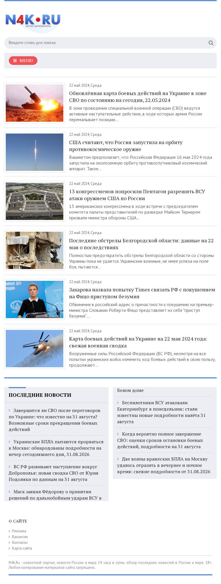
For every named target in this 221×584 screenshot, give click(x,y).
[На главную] (61, 19)
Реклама (19, 531)
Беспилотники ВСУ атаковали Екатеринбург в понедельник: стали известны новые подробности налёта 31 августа (161, 412)
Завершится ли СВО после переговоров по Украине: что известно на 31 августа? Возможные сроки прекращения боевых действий (54, 419)
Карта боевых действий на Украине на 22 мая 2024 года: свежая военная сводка (138, 342)
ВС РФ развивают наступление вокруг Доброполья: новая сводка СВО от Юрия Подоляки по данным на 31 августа (53, 472)
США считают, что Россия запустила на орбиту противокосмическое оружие (125, 145)
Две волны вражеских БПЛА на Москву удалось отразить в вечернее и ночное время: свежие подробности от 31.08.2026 (163, 465)
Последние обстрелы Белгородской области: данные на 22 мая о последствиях (141, 244)
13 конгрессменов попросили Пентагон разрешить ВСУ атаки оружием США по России (137, 195)
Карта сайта (22, 548)
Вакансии (20, 536)
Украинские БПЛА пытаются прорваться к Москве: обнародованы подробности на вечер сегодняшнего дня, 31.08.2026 (56, 447)
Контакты (20, 542)
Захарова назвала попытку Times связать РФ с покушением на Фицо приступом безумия (142, 293)
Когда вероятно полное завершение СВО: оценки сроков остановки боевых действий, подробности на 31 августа (160, 440)
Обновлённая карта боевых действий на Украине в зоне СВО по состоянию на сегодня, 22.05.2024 (138, 96)
